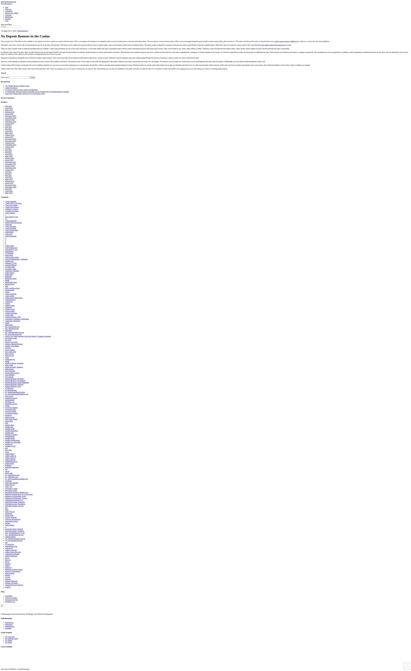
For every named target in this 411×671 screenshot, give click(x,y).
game (7, 357)
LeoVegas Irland (10, 411)
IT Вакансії (9, 388)
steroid (7, 523)
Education (8, 330)
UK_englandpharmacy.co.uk (15, 533)
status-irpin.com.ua (11, 521)
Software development (12, 519)
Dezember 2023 (10, 116)
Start (6, 7)
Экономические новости (14, 585)
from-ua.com (9, 355)
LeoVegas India (10, 409)
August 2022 (9, 147)
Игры (7, 562)
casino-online (9, 296)
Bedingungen (9, 626)
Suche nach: (5, 77)
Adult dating (9, 251)
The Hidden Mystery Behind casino (17, 86)
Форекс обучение (11, 583)
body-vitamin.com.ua (12, 288)
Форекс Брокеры (11, 581)
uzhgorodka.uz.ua (11, 546)
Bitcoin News (9, 284)
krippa (7, 406)
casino (7, 292)
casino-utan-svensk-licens (13, 298)
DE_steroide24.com (12, 329)
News (7, 452)
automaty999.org (11, 265)
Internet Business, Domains (14, 379)
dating (7, 323)
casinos (7, 303)
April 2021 (9, 177)
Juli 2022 (8, 149)
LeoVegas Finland (11, 408)
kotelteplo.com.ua (11, 404)
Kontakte (8, 628)
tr (5, 527)
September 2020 (10, 187)
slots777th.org (10, 512)
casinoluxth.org (10, 300)
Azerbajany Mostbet (12, 271)
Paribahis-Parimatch (12, 467)
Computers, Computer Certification (17, 319)
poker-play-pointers (11, 483)
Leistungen (9, 11)
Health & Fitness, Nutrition (14, 363)
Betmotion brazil (10, 278)
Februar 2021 (9, 181)
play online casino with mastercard (273, 45)
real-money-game (11, 490)
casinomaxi (9, 302)
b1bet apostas (9, 273)
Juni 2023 (8, 127)
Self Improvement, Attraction (15, 502)
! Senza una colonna (12, 207)
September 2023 (10, 122)
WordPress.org (10, 602)
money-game (9, 425)
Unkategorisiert (22, 31)
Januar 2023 (9, 137)
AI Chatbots (9, 253)
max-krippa (9, 421)
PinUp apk (8, 473)
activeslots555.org (11, 248)
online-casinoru (10, 460)
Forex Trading (10, 350)
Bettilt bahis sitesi (11, 282)
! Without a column (11, 209)
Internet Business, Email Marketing (17, 382)
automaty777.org (11, 263)
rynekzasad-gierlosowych (13, 500)
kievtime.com (9, 402)
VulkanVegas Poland (12, 554)
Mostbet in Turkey (11, 434)
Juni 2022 (8, 150)
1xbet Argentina (10, 226)
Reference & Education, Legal (15, 496)
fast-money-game (11, 338)
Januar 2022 (9, 160)
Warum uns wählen (11, 13)
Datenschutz (9, 622)
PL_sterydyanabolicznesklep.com (16, 479)
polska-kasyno (10, 485)
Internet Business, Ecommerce (15, 381)
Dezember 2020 (10, 185)
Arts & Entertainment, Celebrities (16, 259)
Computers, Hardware (12, 321)
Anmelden (8, 596)
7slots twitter (9, 246)
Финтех (8, 579)
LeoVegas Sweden (11, 413)
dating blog (9, 325)
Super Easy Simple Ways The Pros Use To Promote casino (25, 94)
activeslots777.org (11, 250)
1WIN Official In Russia (13, 223)
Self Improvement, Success (14, 506)
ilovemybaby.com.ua (12, 373)
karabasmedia (9, 400)
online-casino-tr (10, 458)
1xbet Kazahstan (10, 236)
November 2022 (10, 141)
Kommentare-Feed (11, 600)
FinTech (8, 348)
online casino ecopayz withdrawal (286, 41)
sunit (5, 31)
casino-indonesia (10, 294)
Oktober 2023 (10, 120)
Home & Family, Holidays (14, 367)
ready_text (8, 487)
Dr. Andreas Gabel (11, 639)
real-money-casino (11, 488)
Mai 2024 (8, 106)
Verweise (8, 15)
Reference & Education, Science (16, 498)
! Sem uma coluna (11, 205)
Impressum (9, 624)
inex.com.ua (9, 377)
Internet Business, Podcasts (14, 384)
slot (6, 508)
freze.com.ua (9, 354)
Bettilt (7, 280)
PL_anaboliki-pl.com (12, 475)
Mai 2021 (8, 176)
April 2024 (9, 108)
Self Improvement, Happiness (15, 504)
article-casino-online (12, 257)
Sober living (9, 515)
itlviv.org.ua (9, 396)
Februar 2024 (9, 112)
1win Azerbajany (11, 221)
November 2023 (10, 118)
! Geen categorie (10, 201)
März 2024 (9, 110)
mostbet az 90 (9, 429)
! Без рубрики (10, 213)
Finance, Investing (11, 342)
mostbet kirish (10, 438)
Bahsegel (8, 276)
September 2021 (10, 168)
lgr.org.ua (8, 415)
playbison (8, 481)
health (7, 361)
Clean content (9, 311)
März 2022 (9, 156)
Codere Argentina (11, 313)
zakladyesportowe (11, 556)
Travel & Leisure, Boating (14, 529)
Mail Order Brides (11, 419)
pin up (7, 471)
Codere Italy (9, 315)
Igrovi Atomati (10, 371)
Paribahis (8, 465)
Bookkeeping (9, 290)
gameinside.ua (10, 359)
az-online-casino (10, 269)
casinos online (10, 305)
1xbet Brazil (9, 232)
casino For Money (11, 88)
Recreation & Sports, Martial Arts (16, 492)
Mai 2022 (8, 152)
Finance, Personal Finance (14, 344)
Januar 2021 (9, 183)
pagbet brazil (9, 463)
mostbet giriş (9, 433)
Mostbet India (9, 436)
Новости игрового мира (14, 569)
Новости (8, 567)
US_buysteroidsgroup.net (13, 540)
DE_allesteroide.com (12, 327)
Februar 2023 (9, 135)
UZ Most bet (9, 544)
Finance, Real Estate (12, 346)
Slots (6, 510)
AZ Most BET (10, 267)
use (6, 542)
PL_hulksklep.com (11, 477)
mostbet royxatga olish (12, 442)
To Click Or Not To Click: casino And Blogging (21, 90)
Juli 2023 (8, 125)
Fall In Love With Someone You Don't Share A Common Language (28, 336)
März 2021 (9, 179)
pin (6, 469)
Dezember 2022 (10, 139)
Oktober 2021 (10, 166)
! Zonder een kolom (12, 211)
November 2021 (10, 164)
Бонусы (8, 560)
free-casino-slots (10, 352)
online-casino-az (10, 456)
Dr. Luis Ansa (10, 637)
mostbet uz (8, 444)
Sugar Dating (9, 525)
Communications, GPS (13, 317)
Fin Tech (8, 340)
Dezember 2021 (10, 162)
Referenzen (9, 17)
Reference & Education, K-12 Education (19, 494)
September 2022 (10, 145)
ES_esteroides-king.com (13, 334)
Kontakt (8, 19)
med (6, 423)
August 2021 (9, 170)
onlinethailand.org (11, 461)
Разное (7, 575)
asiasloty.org (9, 261)
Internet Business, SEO (13, 386)
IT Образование (11, 390)
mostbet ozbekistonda (12, 440)
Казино (7, 564)
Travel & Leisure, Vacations (14, 531)
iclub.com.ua (9, 369)
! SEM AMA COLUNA (13, 203)
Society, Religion (11, 517)
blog (6, 286)
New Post (8, 450)
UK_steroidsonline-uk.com (14, 535)
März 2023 (9, 133)
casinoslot (8, 307)
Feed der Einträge (11, 598)
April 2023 (9, 131)
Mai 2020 (8, 189)
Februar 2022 (9, 158)
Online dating (9, 454)
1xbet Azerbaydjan (11, 230)
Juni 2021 (8, 174)
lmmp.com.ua (9, 417)
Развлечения (9, 573)
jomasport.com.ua (11, 398)
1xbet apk (8, 224)
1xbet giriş (8, 234)
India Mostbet (9, 375)
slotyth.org (8, 513)
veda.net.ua (9, 548)
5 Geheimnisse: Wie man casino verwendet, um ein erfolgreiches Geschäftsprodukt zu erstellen (37, 92)
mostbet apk (9, 427)
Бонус (7, 558)
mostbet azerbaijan (11, 431)
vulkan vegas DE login (13, 552)
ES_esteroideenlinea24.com (14, 332)
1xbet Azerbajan (10, 228)
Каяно (7, 566)
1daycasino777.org (11, 217)
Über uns (8, 9)
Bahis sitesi (9, 275)
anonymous (9, 255)
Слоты (7, 577)
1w (6, 219)
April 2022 (9, 154)
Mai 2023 (8, 129)
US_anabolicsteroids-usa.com (15, 539)
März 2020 (9, 193)
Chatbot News (10, 309)
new (6, 448)
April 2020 (9, 191)
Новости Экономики (12, 571)
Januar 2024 (9, 114)
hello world (9, 365)
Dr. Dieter (8, 642)
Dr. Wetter (8, 640)
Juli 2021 (8, 172)
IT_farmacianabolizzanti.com (15, 392)
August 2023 (9, 124)
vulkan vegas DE (11, 550)
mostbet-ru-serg (10, 446)
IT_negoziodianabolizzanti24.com (16, 394)
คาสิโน (7, 587)
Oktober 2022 (10, 143)
